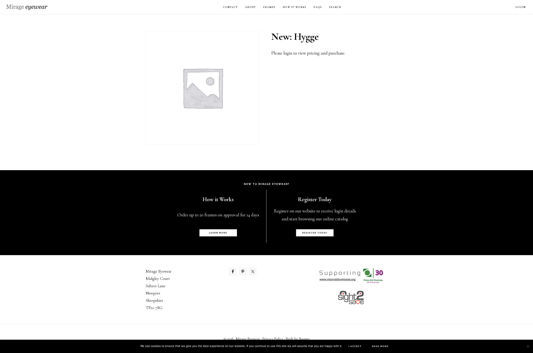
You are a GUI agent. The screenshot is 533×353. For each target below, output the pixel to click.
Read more (380, 346)
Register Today (314, 233)
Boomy (304, 338)
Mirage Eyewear (26, 7)
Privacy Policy (272, 338)
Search (335, 7)
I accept (355, 346)
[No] (528, 346)
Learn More (218, 233)
